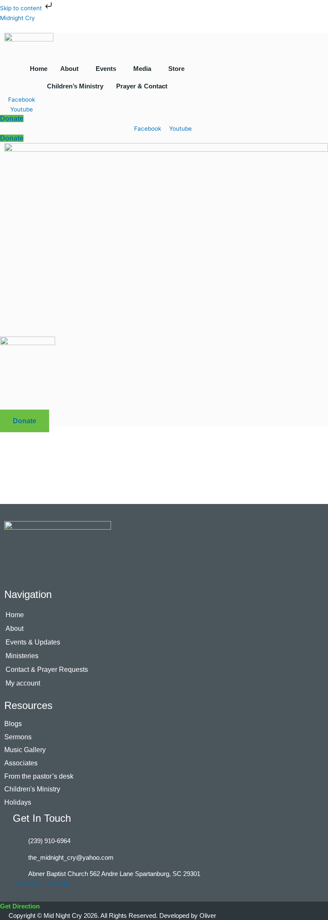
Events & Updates (33, 642)
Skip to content (22, 8)
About (69, 68)
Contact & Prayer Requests (47, 669)
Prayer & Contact (141, 86)
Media (142, 68)
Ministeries (22, 655)
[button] (71, 68)
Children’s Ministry (75, 86)
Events (106, 68)
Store (176, 68)
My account (23, 683)
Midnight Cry (17, 18)
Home (38, 68)
